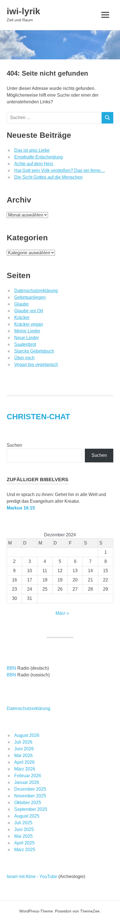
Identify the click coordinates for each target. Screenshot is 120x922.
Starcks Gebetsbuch (34, 351)
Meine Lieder (27, 331)
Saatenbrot (25, 344)
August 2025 (26, 816)
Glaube (21, 304)
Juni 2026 (24, 748)
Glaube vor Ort (28, 310)
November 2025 (30, 795)
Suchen (14, 445)
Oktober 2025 (27, 802)
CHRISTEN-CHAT (38, 416)
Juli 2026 (23, 742)
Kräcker (22, 317)
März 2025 (24, 849)
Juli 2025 (23, 822)
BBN (11, 668)
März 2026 (24, 769)
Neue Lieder (26, 337)
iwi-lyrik (23, 11)
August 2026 (26, 735)
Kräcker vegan (28, 324)
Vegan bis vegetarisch (36, 364)
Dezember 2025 (30, 789)
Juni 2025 (24, 829)
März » (62, 613)
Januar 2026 (26, 782)
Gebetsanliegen (30, 297)
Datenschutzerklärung (36, 290)
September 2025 (30, 809)
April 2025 (24, 842)
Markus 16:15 (21, 508)
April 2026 (24, 762)
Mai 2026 (23, 755)
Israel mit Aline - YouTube (32, 876)
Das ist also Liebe (32, 150)
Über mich (24, 357)
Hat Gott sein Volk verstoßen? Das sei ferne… (59, 170)
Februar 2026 (27, 775)
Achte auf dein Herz (33, 163)
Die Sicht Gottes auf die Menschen (48, 177)
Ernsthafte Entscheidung (38, 157)
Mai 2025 (23, 836)
